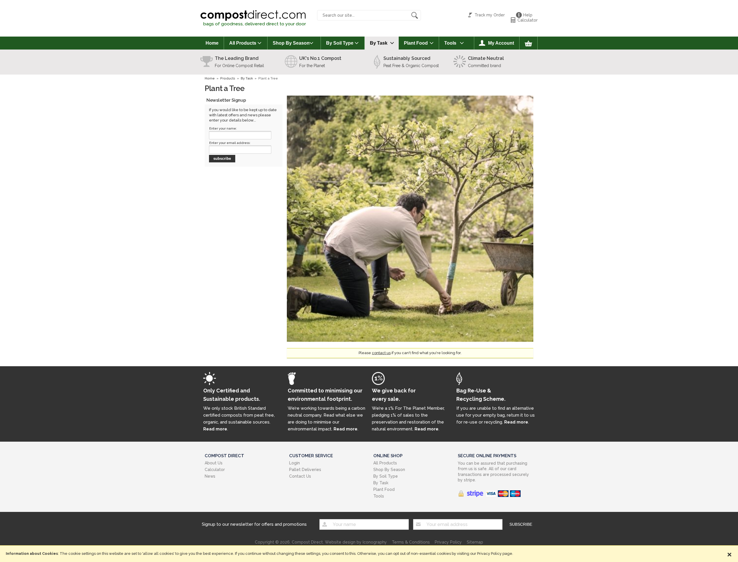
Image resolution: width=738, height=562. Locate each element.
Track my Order (490, 15)
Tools (450, 43)
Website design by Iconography (356, 542)
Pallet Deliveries (305, 469)
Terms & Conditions (411, 542)
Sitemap (475, 542)
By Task (378, 43)
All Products (242, 43)
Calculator (527, 20)
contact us (381, 353)
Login (294, 463)
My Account (501, 43)
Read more (215, 428)
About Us (214, 463)
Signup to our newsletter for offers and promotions (254, 524)
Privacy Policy (448, 542)
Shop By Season (291, 43)
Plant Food (416, 43)
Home (212, 43)
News (210, 476)
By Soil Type (339, 43)
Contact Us (300, 476)
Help (527, 15)
